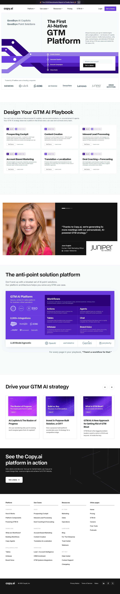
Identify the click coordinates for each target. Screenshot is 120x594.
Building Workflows (12, 537)
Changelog (66, 564)
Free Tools (94, 526)
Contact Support (67, 560)
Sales (64, 518)
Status (96, 583)
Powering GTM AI (12, 522)
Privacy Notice (74, 583)
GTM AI (92, 518)
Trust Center (66, 541)
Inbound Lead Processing (43, 518)
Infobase (9, 556)
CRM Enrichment (39, 556)
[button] (31, 9)
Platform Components (13, 518)
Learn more (20, 144)
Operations (66, 522)
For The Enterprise (68, 537)
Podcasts (93, 530)
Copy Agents (10, 541)
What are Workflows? (13, 533)
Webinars (65, 545)
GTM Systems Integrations (43, 560)
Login (100, 9)
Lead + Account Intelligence (44, 552)
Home (92, 509)
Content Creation (40, 537)
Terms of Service (87, 583)
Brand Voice (10, 560)
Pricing (69, 9)
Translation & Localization (43, 541)
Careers (93, 522)
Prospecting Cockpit (41, 514)
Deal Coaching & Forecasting (44, 522)
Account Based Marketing (43, 533)
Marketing (65, 514)
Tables (8, 552)
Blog (63, 533)
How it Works (10, 514)
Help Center (66, 556)
